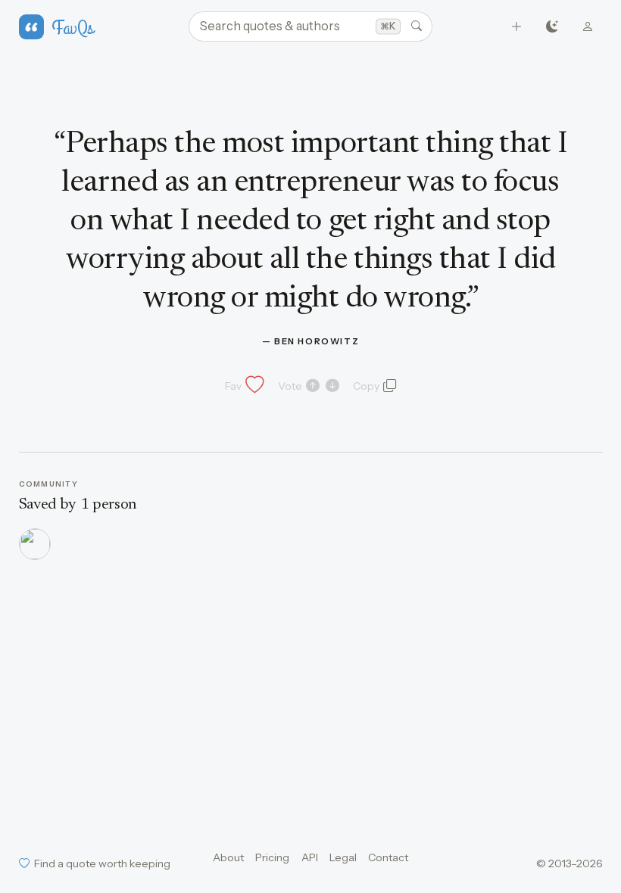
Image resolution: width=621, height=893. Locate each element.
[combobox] (310, 26)
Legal (343, 857)
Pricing (272, 857)
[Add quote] (517, 27)
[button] (243, 386)
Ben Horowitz (316, 341)
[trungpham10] (35, 544)
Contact (388, 857)
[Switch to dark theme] (552, 27)
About (228, 857)
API (309, 857)
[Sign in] (588, 27)
